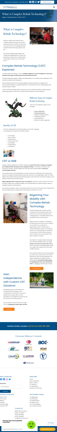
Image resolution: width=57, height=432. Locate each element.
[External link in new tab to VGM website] (43, 356)
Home (4, 17)
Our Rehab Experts (34, 400)
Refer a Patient (33, 382)
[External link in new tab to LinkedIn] (33, 2)
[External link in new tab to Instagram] (36, 2)
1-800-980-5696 (23, 2)
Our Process (3, 399)
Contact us (11, 304)
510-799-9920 (20, 414)
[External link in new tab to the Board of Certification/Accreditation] (43, 342)
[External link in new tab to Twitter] (38, 2)
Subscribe (3, 383)
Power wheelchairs (39, 111)
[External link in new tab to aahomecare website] (14, 342)
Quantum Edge (4, 404)
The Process (48, 260)
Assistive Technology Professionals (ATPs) (41, 243)
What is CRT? (3, 397)
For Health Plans (34, 386)
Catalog (35, 319)
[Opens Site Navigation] (54, 7)
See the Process (36, 268)
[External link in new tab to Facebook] (30, 2)
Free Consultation (34, 381)
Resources (40, 319)
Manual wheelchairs (39, 113)
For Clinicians (33, 384)
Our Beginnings (34, 397)
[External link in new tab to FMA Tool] (28, 362)
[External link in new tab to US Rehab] (28, 356)
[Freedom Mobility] (9, 7)
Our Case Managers (35, 404)
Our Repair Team (34, 402)
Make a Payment (47, 2)
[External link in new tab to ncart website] (43, 349)
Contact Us (9, 309)
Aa (48, 423)
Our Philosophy (34, 399)
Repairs (2, 400)
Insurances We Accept (36, 388)
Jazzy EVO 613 (3, 406)
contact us (37, 263)
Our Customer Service (35, 406)
